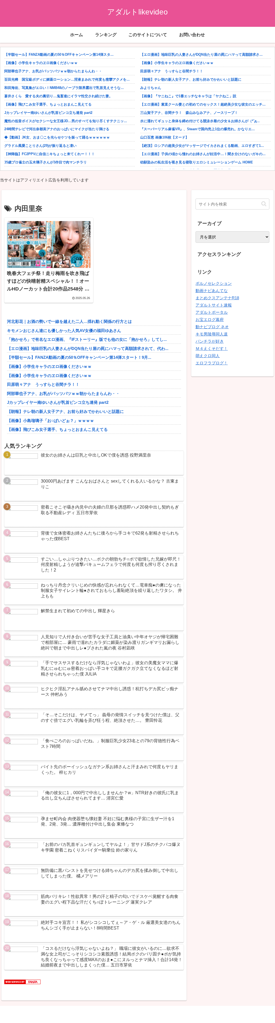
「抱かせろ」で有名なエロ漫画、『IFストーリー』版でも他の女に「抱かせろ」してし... (87, 339)
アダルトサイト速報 (214, 305)
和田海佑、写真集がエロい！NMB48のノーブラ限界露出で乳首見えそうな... (64, 88)
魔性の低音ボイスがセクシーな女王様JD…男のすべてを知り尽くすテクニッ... (65, 121)
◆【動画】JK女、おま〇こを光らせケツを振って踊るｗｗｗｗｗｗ (57, 137)
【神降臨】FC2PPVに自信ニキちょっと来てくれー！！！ (49, 154)
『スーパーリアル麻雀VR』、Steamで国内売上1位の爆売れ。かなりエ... (197, 129)
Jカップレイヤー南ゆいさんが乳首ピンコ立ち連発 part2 (48, 113)
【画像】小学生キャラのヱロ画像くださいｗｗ (41, 63)
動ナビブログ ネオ (212, 326)
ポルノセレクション (214, 283)
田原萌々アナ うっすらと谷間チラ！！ (171, 71)
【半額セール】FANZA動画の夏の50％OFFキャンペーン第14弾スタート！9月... (79, 357)
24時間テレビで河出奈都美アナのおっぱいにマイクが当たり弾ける (56, 129)
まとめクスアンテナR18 (217, 298)
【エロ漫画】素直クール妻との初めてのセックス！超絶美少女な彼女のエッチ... (203, 104)
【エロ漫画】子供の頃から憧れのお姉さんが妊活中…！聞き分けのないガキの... (203, 154)
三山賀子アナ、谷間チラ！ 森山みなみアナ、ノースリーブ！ (189, 113)
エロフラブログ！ (212, 363)
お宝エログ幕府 (210, 319)
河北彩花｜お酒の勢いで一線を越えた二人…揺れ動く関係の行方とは (69, 321)
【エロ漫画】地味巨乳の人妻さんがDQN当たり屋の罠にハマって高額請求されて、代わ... (87, 348)
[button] (264, 204)
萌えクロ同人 (208, 355)
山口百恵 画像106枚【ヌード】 (164, 137)
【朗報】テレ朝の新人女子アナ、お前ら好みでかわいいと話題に (190, 79)
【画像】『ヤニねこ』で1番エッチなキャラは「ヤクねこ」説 (188, 96)
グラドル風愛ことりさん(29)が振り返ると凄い (40, 146)
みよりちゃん (150, 88)
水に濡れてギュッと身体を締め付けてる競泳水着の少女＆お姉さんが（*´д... (200, 121)
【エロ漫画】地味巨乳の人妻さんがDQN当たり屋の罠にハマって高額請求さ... (201, 55)
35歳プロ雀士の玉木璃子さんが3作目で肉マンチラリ (45, 162)
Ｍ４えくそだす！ (212, 348)
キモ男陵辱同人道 (212, 334)
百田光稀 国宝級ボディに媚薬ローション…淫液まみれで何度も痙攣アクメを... (67, 79)
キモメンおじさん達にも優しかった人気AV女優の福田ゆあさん (64, 330)
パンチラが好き (210, 341)
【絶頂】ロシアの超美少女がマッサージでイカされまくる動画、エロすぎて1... (202, 146)
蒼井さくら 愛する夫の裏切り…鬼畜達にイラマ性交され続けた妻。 (58, 96)
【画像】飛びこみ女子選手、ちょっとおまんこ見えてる (48, 104)
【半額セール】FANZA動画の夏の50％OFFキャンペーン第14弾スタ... (59, 55)
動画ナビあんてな (212, 290)
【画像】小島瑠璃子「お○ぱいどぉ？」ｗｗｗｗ (50, 420)
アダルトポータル (212, 312)
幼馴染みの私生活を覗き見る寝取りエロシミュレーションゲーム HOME (196, 162)
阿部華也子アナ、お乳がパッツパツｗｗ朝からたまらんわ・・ (53, 71)
